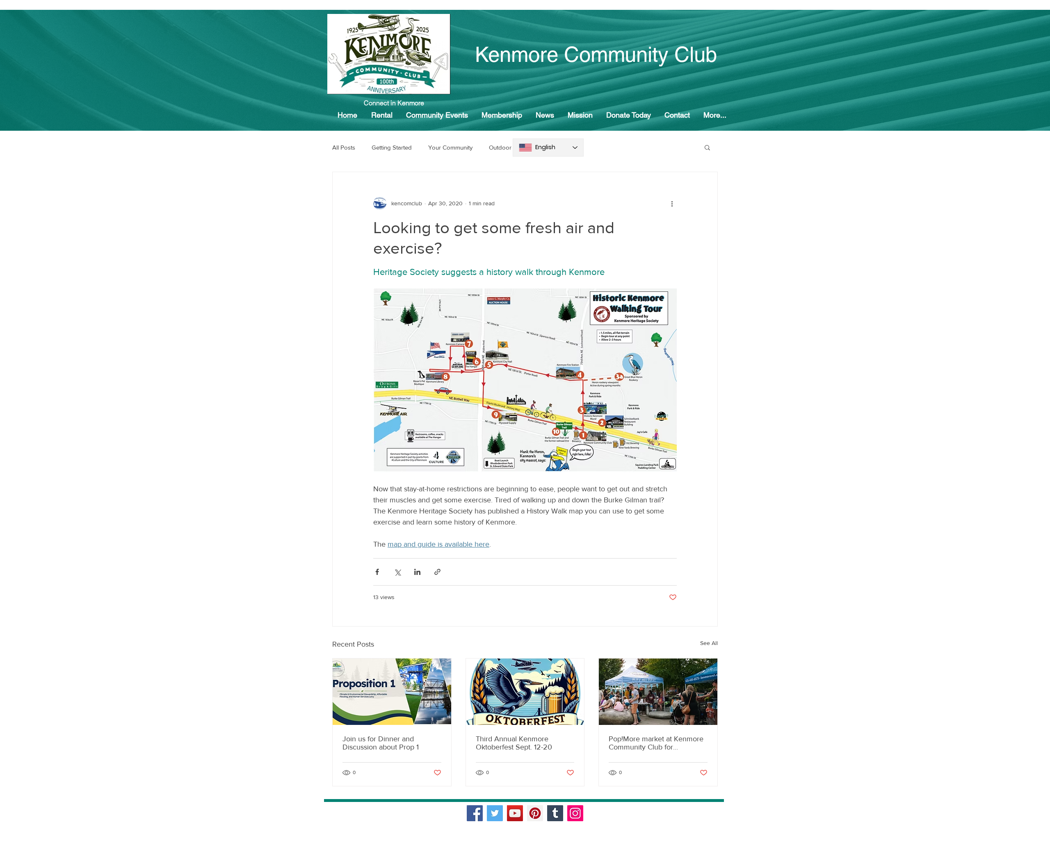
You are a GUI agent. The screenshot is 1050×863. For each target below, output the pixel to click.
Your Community (450, 147)
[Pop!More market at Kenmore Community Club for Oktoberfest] (658, 692)
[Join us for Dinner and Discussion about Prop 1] (392, 692)
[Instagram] (575, 813)
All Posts (343, 147)
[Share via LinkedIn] (417, 572)
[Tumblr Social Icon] (555, 813)
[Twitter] (495, 813)
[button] (707, 147)
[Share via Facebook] (377, 572)
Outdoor (500, 147)
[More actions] (672, 203)
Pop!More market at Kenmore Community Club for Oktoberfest (656, 743)
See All (709, 643)
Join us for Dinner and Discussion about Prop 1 (380, 743)
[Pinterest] (535, 813)
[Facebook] (475, 813)
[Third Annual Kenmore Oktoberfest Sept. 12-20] (525, 692)
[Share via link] (437, 572)
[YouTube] (515, 813)
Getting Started (392, 147)
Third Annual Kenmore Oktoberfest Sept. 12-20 (514, 743)
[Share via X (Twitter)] (397, 572)
